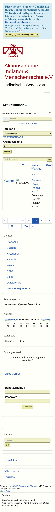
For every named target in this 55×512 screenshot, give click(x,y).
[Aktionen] (9, 180)
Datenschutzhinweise (18, 22)
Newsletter (11, 460)
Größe (50, 165)
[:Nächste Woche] (46, 319)
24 (22, 220)
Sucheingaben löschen (27, 123)
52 (11, 226)
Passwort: (11, 397)
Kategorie (9, 129)
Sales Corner (12, 373)
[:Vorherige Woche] (11, 319)
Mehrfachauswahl (13, 136)
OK (49, 159)
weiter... (10, 476)
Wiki (9, 265)
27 (42, 220)
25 (28, 220)
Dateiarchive (14, 282)
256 (25, 226)
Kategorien (13, 253)
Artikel (11, 271)
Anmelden (27, 407)
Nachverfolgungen (18, 288)
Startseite (12, 242)
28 (48, 220)
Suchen (7, 152)
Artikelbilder (13, 105)
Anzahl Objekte (12, 142)
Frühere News (11, 471)
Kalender (12, 259)
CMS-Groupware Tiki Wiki (26, 486)
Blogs (10, 276)
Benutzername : (15, 387)
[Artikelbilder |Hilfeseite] (26, 105)
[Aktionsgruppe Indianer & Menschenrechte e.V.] (12, 50)
